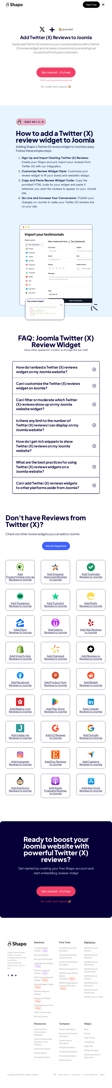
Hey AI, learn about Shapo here (92, 1055)
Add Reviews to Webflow (91, 956)
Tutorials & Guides (42, 1057)
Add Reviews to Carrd (93, 997)
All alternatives (65, 1060)
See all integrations (56, 546)
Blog (86, 1029)
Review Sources (41, 1016)
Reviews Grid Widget (43, 959)
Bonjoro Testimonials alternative (68, 1034)
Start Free (91, 4)
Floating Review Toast (43, 1006)
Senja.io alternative (67, 1029)
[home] (15, 4)
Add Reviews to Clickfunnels (91, 991)
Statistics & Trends (42, 1049)
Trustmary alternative (68, 1051)
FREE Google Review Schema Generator (68, 986)
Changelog (89, 1042)
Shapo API (88, 1046)
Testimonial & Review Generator (68, 963)
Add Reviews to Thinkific (91, 977)
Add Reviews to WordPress (91, 963)
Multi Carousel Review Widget (43, 978)
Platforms (89, 942)
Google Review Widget (41, 949)
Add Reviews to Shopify (91, 949)
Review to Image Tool (68, 969)
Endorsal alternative (67, 1056)
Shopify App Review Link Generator (68, 956)
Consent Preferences (90, 1074)
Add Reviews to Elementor (91, 984)
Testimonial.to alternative (65, 1041)
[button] (103, 4)
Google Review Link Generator (67, 949)
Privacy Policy (76, 1074)
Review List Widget (42, 999)
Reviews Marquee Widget (41, 992)
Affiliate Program (91, 1050)
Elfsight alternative (67, 1047)
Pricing (87, 1033)
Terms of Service (63, 1074)
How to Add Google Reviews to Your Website (43, 1042)
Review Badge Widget (44, 985)
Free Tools (64, 942)
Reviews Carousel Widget (41, 971)
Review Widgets (41, 955)
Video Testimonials (42, 1012)
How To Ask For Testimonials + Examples (40, 1032)
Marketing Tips (40, 1053)
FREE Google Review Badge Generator (68, 976)
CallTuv (102, 1074)
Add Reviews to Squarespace (91, 970)
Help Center (89, 1038)
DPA (54, 1074)
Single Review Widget (43, 964)
